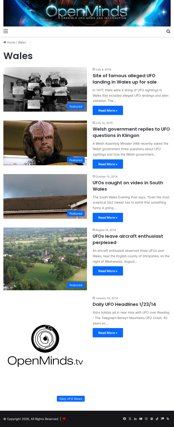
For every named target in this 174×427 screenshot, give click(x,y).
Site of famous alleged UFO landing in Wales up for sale (125, 78)
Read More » (107, 110)
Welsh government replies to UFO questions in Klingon (131, 132)
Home (10, 42)
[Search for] (168, 31)
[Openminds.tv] (87, 13)
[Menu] (5, 31)
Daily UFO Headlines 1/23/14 (124, 304)
